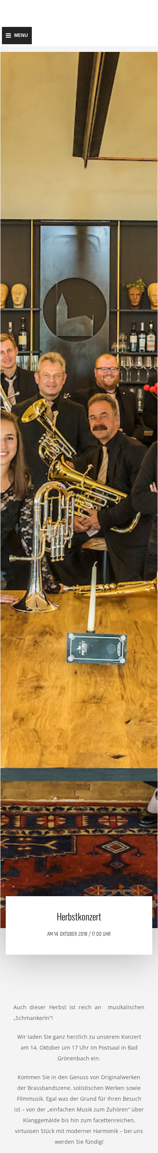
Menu (21, 35)
